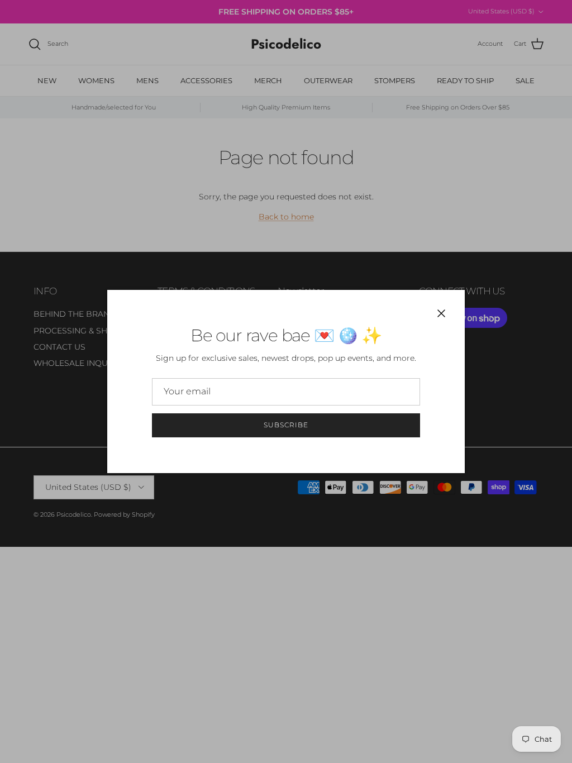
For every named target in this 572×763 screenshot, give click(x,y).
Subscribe (286, 425)
